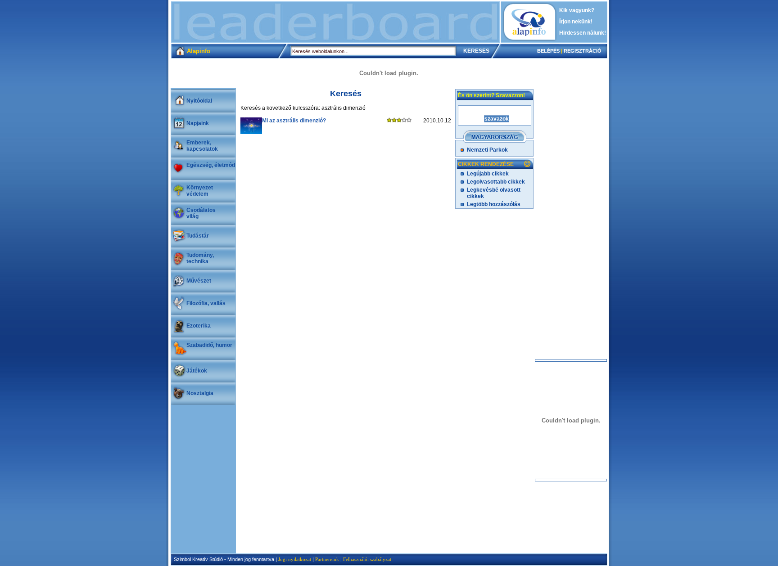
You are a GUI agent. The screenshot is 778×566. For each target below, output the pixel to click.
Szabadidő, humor (209, 345)
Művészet (198, 281)
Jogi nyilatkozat (294, 559)
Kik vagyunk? (576, 10)
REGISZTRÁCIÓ (583, 51)
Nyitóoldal (199, 101)
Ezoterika (198, 326)
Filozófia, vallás (206, 303)
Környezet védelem (199, 190)
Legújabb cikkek (488, 174)
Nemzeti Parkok (487, 150)
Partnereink (327, 559)
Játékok (196, 371)
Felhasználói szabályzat (367, 559)
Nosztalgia (199, 393)
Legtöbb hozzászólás (493, 204)
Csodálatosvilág (201, 213)
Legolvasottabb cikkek (496, 182)
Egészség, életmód (210, 165)
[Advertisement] (335, 22)
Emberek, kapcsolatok (202, 145)
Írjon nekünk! (576, 21)
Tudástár (197, 236)
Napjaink (197, 123)
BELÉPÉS (548, 51)
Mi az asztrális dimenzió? (294, 120)
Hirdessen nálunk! (582, 33)
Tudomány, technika (200, 258)
